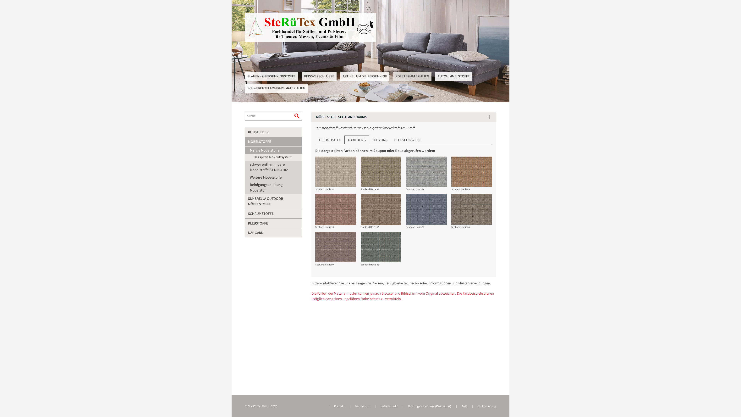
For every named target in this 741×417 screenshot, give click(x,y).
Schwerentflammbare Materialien (276, 88)
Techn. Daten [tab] (330, 140)
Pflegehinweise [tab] (407, 140)
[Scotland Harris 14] (335, 172)
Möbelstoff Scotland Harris (341, 116)
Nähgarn (255, 232)
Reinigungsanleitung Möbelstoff (266, 187)
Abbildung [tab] (357, 140)
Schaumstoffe (261, 213)
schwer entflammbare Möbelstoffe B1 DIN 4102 (269, 167)
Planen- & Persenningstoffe (271, 76)
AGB (464, 406)
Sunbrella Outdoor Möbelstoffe (265, 201)
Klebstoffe (258, 223)
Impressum (362, 406)
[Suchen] (297, 116)
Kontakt (339, 406)
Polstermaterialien (412, 76)
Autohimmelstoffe (454, 76)
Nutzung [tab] (380, 140)
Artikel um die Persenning (365, 76)
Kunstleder (258, 132)
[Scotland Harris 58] (381, 247)
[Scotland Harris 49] (471, 172)
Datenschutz (389, 406)
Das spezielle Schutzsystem (272, 157)
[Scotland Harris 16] (426, 172)
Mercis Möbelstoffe (265, 150)
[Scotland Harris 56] (471, 209)
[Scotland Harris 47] (426, 209)
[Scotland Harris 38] (381, 172)
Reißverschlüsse (319, 76)
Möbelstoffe (259, 141)
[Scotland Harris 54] (381, 209)
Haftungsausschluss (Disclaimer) (429, 406)
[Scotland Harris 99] (335, 247)
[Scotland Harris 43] (335, 209)
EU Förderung (487, 406)
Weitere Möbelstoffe (266, 177)
